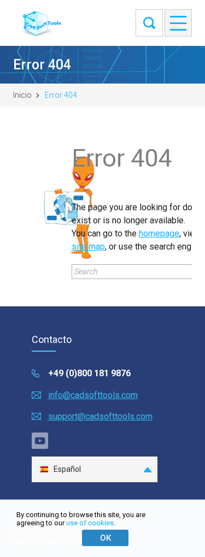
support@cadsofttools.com (100, 416)
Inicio (22, 95)
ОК (105, 538)
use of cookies (90, 523)
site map (88, 246)
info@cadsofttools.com (93, 395)
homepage (159, 233)
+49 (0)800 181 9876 (89, 373)
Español (67, 469)
